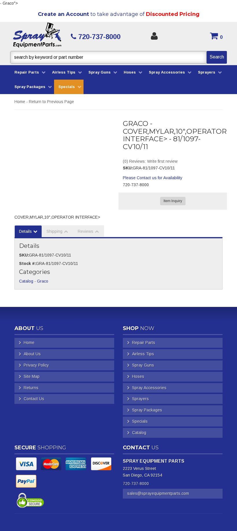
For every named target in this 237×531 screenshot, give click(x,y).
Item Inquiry (173, 201)
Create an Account (63, 14)
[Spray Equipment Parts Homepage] (37, 36)
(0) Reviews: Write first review (150, 161)
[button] (118, 57)
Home (19, 101)
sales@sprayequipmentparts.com (158, 493)
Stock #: (27, 263)
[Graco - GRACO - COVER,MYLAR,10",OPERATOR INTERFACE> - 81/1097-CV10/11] (64, 149)
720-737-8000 (136, 483)
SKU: (128, 168)
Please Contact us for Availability (152, 177)
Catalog (26, 281)
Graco (42, 281)
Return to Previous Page (51, 101)
